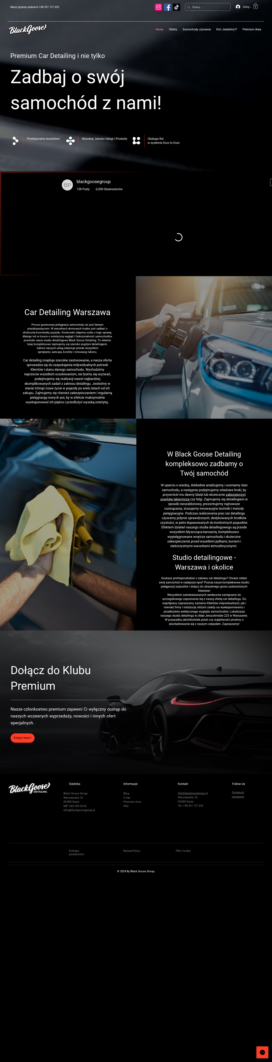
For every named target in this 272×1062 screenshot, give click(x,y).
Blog (126, 982)
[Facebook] (167, 7)
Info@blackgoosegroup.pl (79, 999)
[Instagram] (158, 7)
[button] (255, 6)
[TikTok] (176, 7)
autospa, (57, 541)
